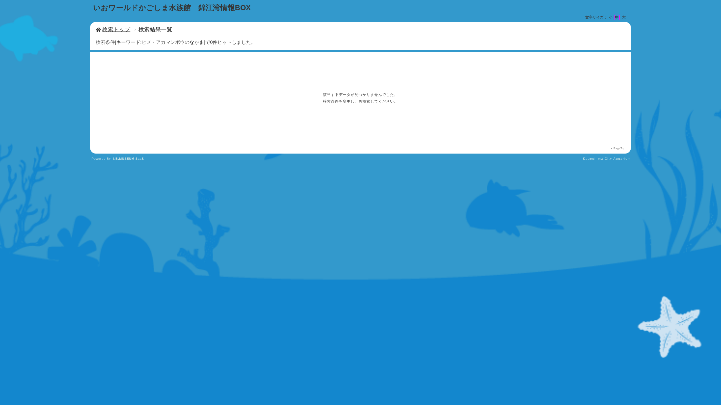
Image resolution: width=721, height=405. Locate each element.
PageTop (619, 148)
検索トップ (116, 29)
